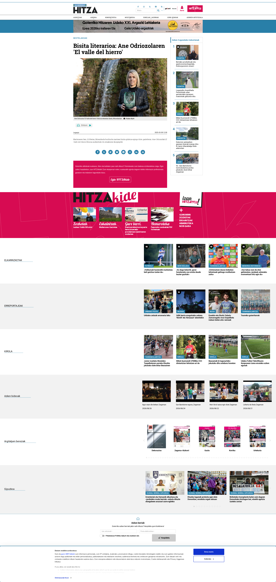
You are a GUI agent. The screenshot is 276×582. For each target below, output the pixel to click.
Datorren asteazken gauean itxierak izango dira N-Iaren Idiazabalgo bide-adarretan (187, 145)
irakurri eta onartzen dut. (122, 536)
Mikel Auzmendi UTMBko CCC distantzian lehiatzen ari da (186, 120)
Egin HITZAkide (120, 179)
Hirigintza (181, 138)
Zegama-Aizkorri (182, 450)
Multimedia (130, 17)
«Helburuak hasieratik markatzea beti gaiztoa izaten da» (158, 271)
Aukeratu (207, 559)
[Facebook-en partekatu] (97, 152)
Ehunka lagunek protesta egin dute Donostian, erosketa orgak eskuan (202, 498)
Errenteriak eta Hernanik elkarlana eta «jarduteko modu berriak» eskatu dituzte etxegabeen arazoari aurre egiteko (163, 499)
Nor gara (185, 226)
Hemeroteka (186, 223)
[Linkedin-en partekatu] (136, 152)
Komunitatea (110, 17)
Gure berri (185, 215)
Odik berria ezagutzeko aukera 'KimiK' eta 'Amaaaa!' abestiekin (190, 316)
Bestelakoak (80, 38)
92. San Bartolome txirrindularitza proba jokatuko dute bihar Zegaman (184, 169)
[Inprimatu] (143, 152)
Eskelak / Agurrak (151, 17)
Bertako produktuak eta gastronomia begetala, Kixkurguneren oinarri (186, 64)
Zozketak (185, 217)
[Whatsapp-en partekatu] (130, 152)
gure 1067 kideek (68, 554)
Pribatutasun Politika (113, 536)
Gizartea (180, 58)
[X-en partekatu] (104, 152)
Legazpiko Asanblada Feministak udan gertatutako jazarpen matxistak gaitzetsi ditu (185, 93)
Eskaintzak (186, 220)
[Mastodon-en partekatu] (110, 152)
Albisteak (77, 17)
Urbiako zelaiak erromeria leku (157, 315)
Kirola (180, 114)
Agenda (93, 17)
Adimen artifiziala (195, 17)
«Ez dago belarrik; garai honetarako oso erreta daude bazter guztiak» (188, 272)
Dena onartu (208, 552)
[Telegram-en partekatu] (123, 152)
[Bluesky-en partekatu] (117, 152)
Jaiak (179, 162)
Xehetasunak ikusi (62, 578)
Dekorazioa (157, 450)
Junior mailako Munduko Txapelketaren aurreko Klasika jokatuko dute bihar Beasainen (157, 363)
